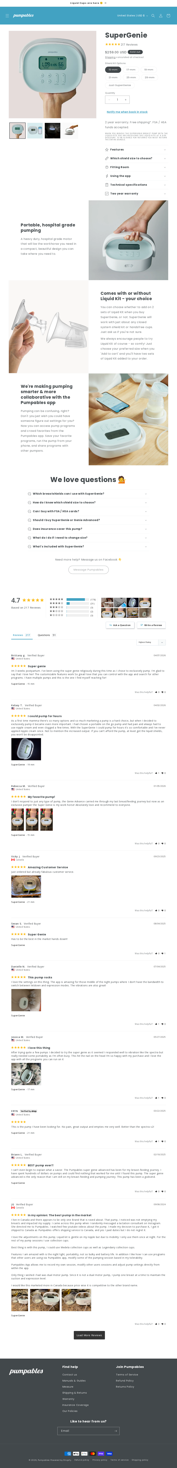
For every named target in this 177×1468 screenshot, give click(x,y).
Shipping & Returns (74, 1392)
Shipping (110, 57)
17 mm (133, 70)
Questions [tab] (44, 635)
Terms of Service (127, 1374)
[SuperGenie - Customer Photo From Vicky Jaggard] (133, 613)
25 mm (133, 78)
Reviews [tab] (18, 635)
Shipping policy (140, 1460)
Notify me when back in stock (127, 112)
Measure (67, 1386)
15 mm (115, 70)
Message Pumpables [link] (89, 569)
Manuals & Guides (74, 1380)
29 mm (151, 78)
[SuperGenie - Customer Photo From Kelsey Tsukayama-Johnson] (133, 602)
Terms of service (119, 1460)
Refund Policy (125, 1380)
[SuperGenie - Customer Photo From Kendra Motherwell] (107, 602)
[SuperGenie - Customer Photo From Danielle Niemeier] (145, 613)
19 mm (150, 70)
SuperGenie (18, 683)
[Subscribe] (115, 1431)
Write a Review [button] (153, 625)
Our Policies (70, 1411)
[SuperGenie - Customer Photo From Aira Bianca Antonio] (120, 602)
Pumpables (44, 1460)
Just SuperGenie (122, 85)
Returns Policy (125, 1386)
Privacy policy (99, 1460)
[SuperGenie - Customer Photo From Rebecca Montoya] (145, 602)
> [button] (89, 1335)
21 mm (115, 78)
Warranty (68, 1399)
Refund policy (81, 1460)
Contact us (69, 1374)
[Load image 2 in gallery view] (35, 131)
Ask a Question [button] (122, 625)
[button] (7, 16)
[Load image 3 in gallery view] (52, 131)
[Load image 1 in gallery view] (17, 131)
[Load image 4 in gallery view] (70, 131)
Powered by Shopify (60, 1460)
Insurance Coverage (75, 1405)
